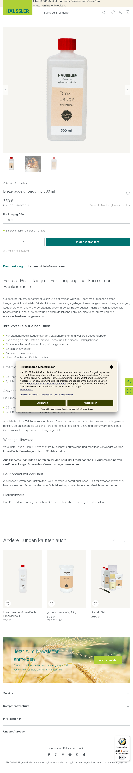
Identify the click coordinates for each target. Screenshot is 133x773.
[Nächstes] (127, 90)
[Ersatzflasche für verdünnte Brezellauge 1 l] (22, 579)
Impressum (55, 748)
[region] (66, 99)
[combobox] (72, 12)
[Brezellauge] (66, 90)
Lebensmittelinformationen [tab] (47, 266)
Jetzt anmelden (108, 660)
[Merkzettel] (112, 12)
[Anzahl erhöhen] (41, 242)
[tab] (13, 266)
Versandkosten (57, 762)
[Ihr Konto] (120, 12)
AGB (81, 748)
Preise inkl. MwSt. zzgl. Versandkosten (109, 205)
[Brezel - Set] (110, 579)
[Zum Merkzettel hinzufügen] (128, 191)
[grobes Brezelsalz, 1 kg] (66, 579)
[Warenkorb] (127, 12)
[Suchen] (103, 12)
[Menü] (36, 12)
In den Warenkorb (87, 242)
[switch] (122, 757)
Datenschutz (70, 748)
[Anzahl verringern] (6, 242)
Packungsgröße (13, 214)
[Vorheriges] (5, 90)
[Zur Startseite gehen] (17, 7)
